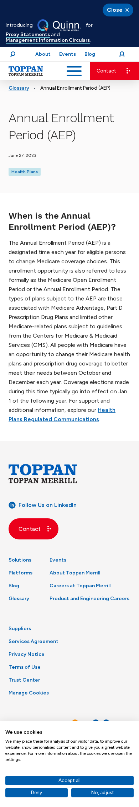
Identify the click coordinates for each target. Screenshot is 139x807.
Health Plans (24, 171)
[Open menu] (74, 71)
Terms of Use (25, 667)
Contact (106, 71)
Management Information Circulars (48, 40)
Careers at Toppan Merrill (80, 586)
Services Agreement (33, 641)
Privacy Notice (27, 654)
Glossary (19, 88)
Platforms (20, 573)
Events (58, 560)
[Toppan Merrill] (26, 71)
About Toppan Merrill (75, 573)
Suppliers (20, 629)
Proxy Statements (28, 34)
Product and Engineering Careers (89, 599)
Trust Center (24, 680)
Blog (14, 586)
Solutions (20, 560)
